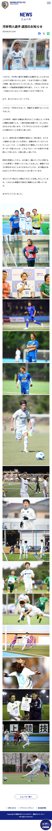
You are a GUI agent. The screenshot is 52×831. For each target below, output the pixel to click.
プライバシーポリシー (27, 808)
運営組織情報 (42, 808)
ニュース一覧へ (26, 796)
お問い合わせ (12, 808)
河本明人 (14, 76)
